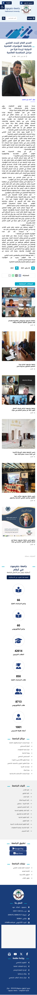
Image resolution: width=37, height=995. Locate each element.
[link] (2, 7)
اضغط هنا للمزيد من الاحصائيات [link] (18, 577)
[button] (31, 18)
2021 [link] (12, 268)
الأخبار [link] (31, 325)
